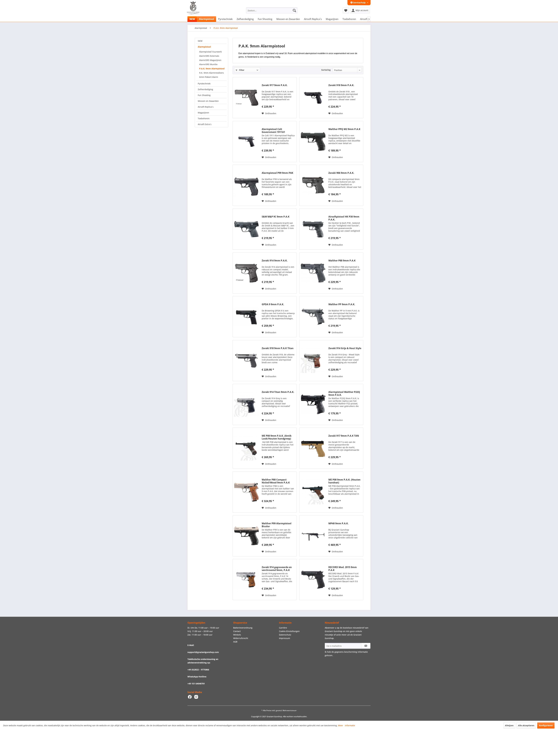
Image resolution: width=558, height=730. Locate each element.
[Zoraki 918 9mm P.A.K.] (313, 97)
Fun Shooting (204, 95)
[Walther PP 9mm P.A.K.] (313, 316)
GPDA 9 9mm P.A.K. (273, 304)
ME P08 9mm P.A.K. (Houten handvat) (344, 481)
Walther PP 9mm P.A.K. (341, 304)
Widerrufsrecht (240, 638)
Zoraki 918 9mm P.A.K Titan (278, 348)
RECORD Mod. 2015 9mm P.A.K (342, 569)
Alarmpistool (204, 46)
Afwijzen (509, 725)
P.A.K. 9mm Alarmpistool (212, 68)
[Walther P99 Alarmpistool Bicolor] (246, 535)
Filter (241, 70)
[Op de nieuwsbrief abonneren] (365, 646)
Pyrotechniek (204, 83)
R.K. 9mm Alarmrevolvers (211, 72)
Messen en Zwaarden (208, 101)
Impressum (284, 638)
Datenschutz (285, 634)
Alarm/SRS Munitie (208, 64)
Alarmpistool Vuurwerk (210, 51)
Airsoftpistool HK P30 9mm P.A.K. (343, 218)
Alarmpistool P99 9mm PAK (277, 172)
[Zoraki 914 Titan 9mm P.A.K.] (246, 404)
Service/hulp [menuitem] (359, 2)
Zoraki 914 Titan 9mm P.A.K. (278, 392)
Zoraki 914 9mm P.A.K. (275, 260)
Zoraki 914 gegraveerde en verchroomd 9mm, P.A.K (277, 569)
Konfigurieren (546, 725)
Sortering (326, 69)
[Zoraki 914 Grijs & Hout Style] (313, 360)
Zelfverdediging (205, 89)
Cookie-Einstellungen (289, 631)
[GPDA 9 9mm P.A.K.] (246, 316)
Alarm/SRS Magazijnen (210, 60)
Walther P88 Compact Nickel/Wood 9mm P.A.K (276, 481)
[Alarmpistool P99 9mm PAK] (246, 185)
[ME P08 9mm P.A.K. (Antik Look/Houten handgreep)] (246, 448)
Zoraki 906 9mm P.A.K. (341, 172)
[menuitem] (271, 10)
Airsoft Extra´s (204, 124)
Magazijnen (203, 112)
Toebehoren (204, 118)
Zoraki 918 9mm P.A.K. (341, 85)
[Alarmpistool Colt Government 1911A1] (246, 141)
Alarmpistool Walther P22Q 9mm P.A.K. (344, 393)
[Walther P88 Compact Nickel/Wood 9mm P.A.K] (246, 492)
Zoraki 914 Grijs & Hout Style (344, 348)
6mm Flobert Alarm (208, 77)
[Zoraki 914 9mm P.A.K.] (246, 272)
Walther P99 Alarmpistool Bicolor (276, 525)
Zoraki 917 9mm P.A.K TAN (343, 435)
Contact (237, 631)
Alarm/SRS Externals (209, 56)
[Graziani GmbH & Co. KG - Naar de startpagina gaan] (196, 11)
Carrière (283, 627)
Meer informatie (346, 725)
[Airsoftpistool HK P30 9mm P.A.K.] (313, 229)
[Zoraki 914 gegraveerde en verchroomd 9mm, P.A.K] (246, 579)
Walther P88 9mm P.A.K (342, 260)
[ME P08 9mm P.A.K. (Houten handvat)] (313, 492)
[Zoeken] (294, 10)
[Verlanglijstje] (346, 10)
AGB (235, 641)
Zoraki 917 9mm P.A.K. (275, 85)
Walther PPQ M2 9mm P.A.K (344, 129)
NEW (200, 41)
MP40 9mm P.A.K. (338, 523)
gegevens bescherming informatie (351, 651)
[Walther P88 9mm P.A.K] (313, 272)
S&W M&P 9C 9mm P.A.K (275, 216)
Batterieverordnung (242, 627)
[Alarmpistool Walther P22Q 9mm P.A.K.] (313, 404)
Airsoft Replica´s (205, 106)
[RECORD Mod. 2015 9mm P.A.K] (313, 579)
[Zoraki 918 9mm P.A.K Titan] (246, 360)
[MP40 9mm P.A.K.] (313, 535)
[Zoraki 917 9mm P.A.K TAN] (313, 448)
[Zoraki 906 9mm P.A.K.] (313, 185)
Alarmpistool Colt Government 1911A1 (273, 130)
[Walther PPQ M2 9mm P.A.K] (313, 141)
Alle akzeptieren (526, 725)
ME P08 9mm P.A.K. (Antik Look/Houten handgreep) (276, 437)
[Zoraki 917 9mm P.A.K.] (246, 97)
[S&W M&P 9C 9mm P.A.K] (246, 229)
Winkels (237, 634)
